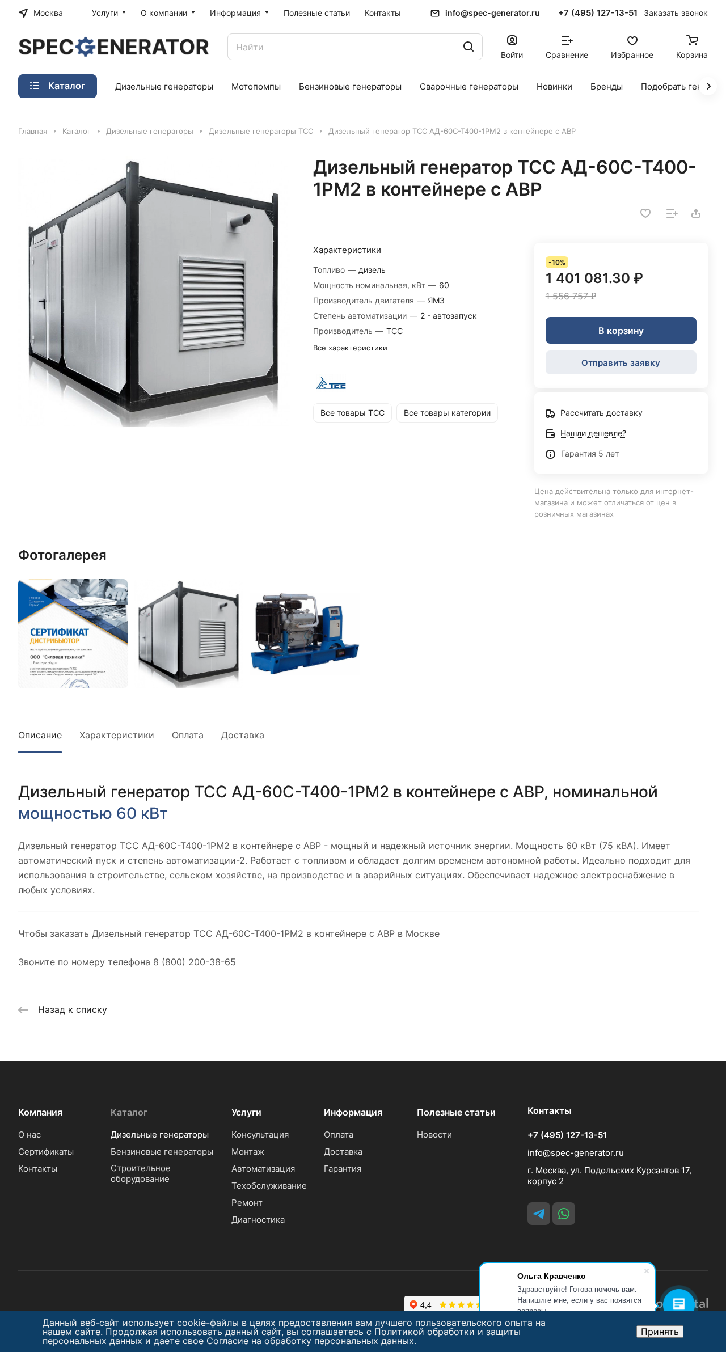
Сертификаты (46, 1151)
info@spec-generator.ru (492, 13)
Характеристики (116, 735)
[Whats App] (563, 1213)
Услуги (246, 1112)
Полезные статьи (456, 1112)
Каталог (129, 1112)
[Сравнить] (672, 213)
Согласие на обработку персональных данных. (311, 1340)
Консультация (260, 1134)
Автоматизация (263, 1168)
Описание (40, 735)
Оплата (188, 735)
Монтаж (247, 1151)
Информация (353, 1112)
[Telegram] (538, 1213)
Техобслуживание (269, 1185)
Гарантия (342, 1168)
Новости (434, 1134)
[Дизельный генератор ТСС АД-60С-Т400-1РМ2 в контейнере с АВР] (154, 292)
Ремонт (247, 1202)
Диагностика (258, 1219)
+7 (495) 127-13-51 (598, 13)
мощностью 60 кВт (93, 813)
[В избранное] (645, 213)
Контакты (37, 1168)
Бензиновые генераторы (162, 1151)
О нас (29, 1134)
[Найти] (468, 46)
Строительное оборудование (141, 1173)
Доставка (242, 735)
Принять (660, 1331)
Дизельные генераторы (160, 1134)
